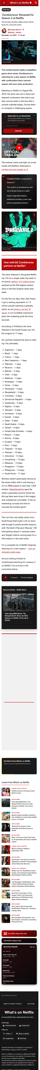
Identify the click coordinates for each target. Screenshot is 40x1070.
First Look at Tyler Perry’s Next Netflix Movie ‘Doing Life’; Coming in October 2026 (24, 908)
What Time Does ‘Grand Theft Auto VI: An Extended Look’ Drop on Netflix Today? (24, 839)
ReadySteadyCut (16, 489)
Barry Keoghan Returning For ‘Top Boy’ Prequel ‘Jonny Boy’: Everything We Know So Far (24, 920)
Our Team (30, 1004)
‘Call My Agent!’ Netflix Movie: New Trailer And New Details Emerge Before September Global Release (23, 884)
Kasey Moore (15, 30)
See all (32, 947)
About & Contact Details (13, 1004)
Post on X (15, 577)
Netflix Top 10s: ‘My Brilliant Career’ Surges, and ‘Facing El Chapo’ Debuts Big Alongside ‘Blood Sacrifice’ (24, 873)
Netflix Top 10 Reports (19, 868)
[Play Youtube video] (19, 148)
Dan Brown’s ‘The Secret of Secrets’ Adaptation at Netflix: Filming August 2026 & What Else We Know (24, 862)
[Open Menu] (4, 3)
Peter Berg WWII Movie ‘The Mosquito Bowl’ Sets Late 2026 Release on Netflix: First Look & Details (16, 617)
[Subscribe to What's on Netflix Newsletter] (31, 3)
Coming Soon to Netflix (19, 788)
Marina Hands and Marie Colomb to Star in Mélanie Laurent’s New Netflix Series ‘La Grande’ (24, 817)
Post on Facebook (27, 577)
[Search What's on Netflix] (36, 3)
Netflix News (6, 9)
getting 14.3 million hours (23, 281)
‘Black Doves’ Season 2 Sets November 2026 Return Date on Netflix (22, 828)
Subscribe (18, 131)
